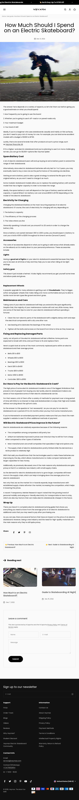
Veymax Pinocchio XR (14, 144)
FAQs (5, 708)
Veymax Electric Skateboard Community (14, 744)
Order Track (8, 713)
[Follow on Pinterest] (20, 781)
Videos (6, 723)
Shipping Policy (45, 718)
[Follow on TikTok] (31, 781)
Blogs (5, 718)
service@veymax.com (12, 761)
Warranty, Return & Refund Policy (50, 744)
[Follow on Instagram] (15, 781)
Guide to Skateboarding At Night (59, 592)
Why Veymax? (9, 733)
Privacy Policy (52, 625)
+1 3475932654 (9, 767)
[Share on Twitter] (19, 532)
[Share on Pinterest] (24, 532)
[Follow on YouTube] (25, 781)
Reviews (6, 728)
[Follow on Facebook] (4, 781)
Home (4, 16)
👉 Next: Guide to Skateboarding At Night (60, 545)
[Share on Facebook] (14, 532)
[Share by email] (30, 532)
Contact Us (43, 708)
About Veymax (45, 713)
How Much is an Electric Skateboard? (15, 594)
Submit (15, 659)
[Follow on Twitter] (10, 781)
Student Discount (10, 738)
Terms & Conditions (47, 733)
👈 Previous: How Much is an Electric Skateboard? (19, 545)
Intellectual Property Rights (50, 738)
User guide (10, 16)
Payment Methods (46, 728)
